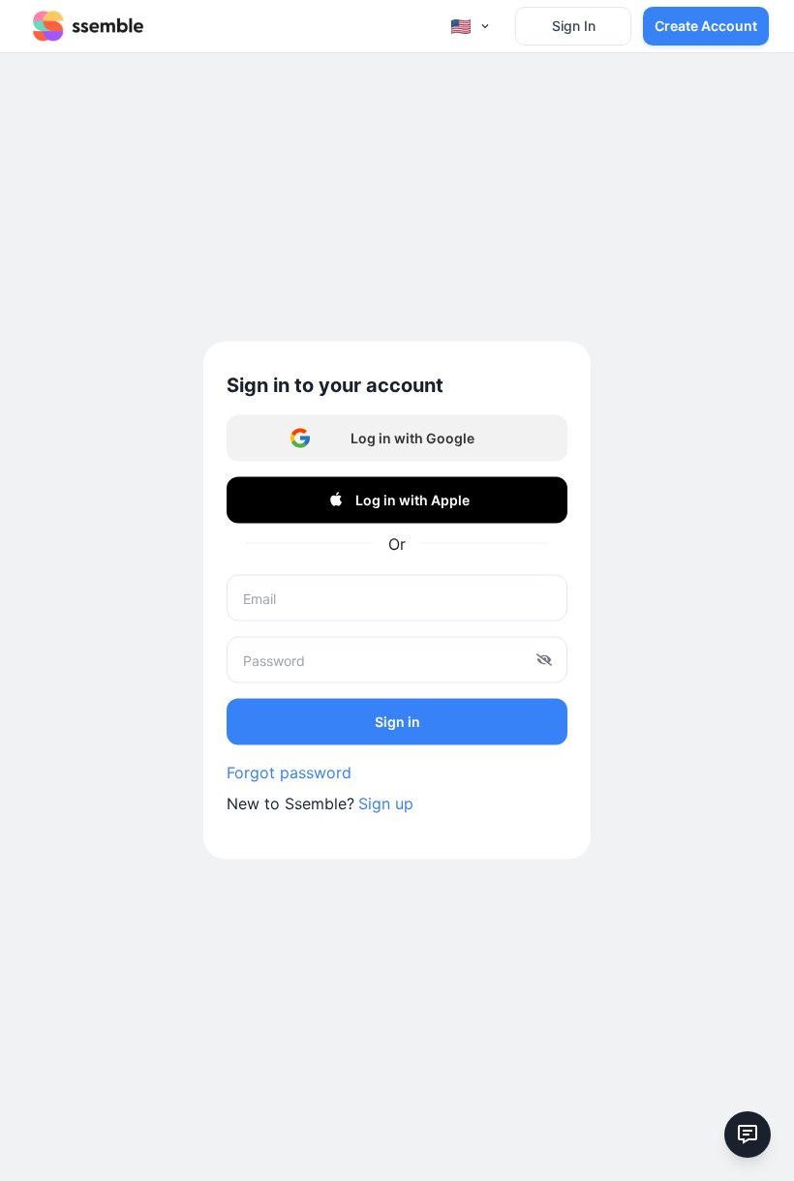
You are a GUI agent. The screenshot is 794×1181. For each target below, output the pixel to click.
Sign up (385, 803)
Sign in (397, 720)
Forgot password (289, 772)
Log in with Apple (412, 499)
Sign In (574, 25)
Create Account (706, 25)
